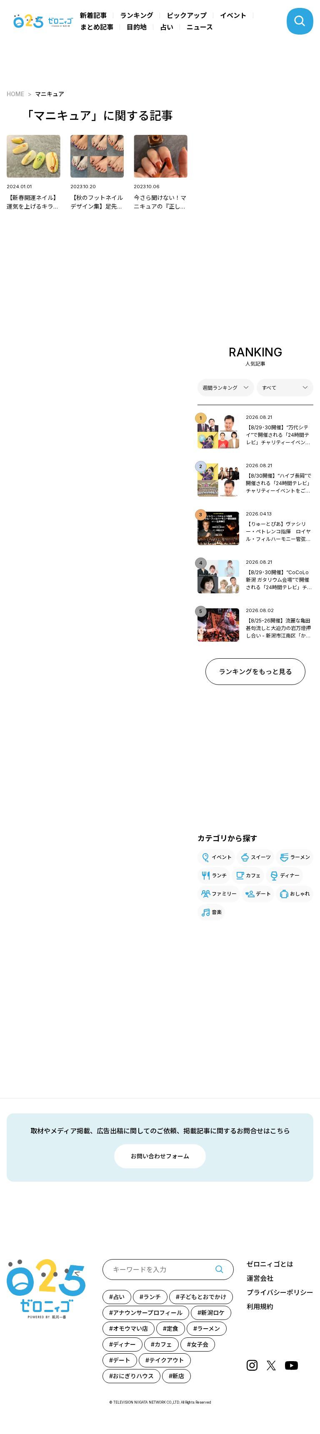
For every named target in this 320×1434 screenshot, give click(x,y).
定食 (172, 1328)
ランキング (136, 15)
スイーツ (261, 857)
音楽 (217, 912)
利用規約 (260, 1306)
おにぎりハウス (133, 1375)
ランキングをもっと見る (255, 671)
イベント (233, 15)
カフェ (253, 875)
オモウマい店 (130, 1328)
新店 (178, 1375)
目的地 (137, 27)
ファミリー (224, 894)
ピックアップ (187, 15)
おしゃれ (300, 894)
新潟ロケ (213, 1312)
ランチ (219, 875)
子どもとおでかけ (203, 1296)
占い (166, 27)
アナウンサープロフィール (147, 1312)
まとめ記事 (96, 27)
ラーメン (300, 857)
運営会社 (260, 1278)
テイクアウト (166, 1360)
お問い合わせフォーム (160, 1156)
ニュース (200, 27)
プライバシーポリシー (280, 1292)
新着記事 (93, 15)
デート (263, 894)
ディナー (290, 875)
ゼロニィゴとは (270, 1264)
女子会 (199, 1344)
